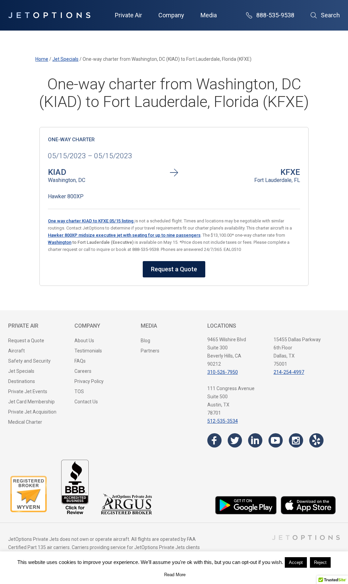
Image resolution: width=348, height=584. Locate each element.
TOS (79, 391)
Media (209, 15)
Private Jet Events (27, 391)
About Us (84, 340)
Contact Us (86, 401)
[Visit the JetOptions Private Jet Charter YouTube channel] (275, 440)
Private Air (128, 15)
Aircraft (16, 350)
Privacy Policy (89, 381)
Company (171, 15)
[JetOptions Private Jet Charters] (49, 15)
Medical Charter (25, 422)
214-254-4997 (289, 372)
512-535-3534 (222, 421)
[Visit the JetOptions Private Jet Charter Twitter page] (235, 440)
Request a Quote (174, 269)
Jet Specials (21, 371)
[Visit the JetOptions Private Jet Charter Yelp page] (316, 440)
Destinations (21, 381)
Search (330, 15)
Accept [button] (296, 562)
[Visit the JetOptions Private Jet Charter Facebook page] (214, 440)
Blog (145, 340)
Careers (82, 371)
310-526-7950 (222, 372)
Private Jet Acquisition (32, 412)
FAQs (80, 361)
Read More (175, 574)
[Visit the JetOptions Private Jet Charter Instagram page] (296, 440)
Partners (150, 350)
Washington (59, 242)
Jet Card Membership (31, 401)
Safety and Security (29, 361)
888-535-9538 (275, 15)
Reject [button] (320, 562)
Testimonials (88, 350)
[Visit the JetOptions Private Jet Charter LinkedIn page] (255, 440)
